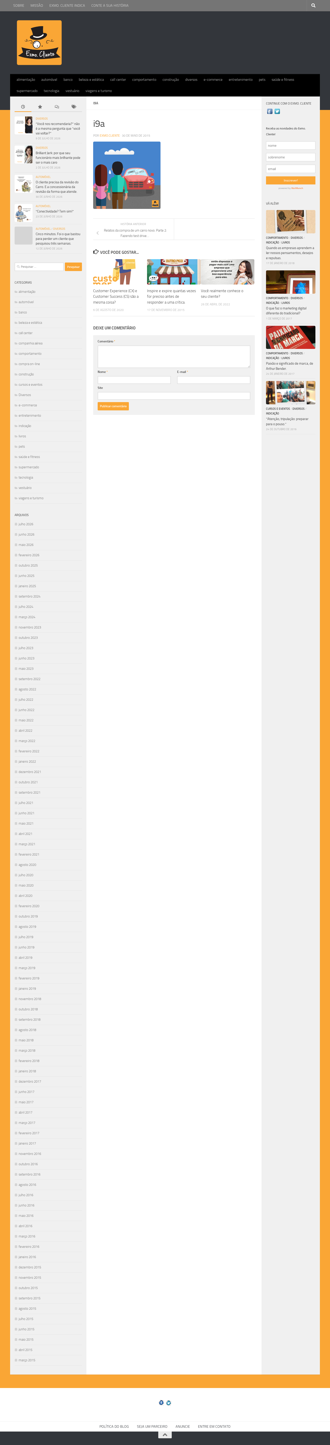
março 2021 (27, 844)
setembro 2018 (29, 1020)
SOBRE (18, 5)
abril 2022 (25, 731)
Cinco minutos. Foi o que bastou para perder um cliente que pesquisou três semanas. (58, 238)
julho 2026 (26, 524)
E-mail (182, 372)
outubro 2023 (28, 638)
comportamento (144, 79)
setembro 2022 (29, 679)
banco (68, 79)
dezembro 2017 (30, 1081)
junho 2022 (26, 710)
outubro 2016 (28, 1164)
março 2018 (27, 1051)
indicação (25, 426)
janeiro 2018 (27, 1071)
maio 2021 (26, 823)
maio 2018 (26, 1040)
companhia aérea (30, 343)
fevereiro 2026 (29, 555)
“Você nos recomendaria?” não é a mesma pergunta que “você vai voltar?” (58, 128)
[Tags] (73, 107)
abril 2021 (25, 834)
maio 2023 (26, 669)
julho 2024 (26, 607)
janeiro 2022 (27, 762)
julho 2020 (26, 875)
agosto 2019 (27, 927)
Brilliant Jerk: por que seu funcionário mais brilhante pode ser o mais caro (58, 157)
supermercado (27, 91)
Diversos (42, 118)
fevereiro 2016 (29, 1247)
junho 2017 (26, 1092)
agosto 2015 (27, 1309)
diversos (191, 79)
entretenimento (241, 79)
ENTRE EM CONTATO (214, 1426)
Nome (103, 372)
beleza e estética (91, 79)
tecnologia (51, 91)
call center (118, 79)
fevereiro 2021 (29, 854)
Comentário (106, 341)
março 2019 (27, 968)
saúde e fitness (283, 79)
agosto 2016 (27, 1185)
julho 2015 (26, 1319)
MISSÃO (37, 5)
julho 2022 (26, 700)
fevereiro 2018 (29, 1061)
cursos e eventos (30, 385)
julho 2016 (26, 1195)
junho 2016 (26, 1205)
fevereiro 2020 (29, 906)
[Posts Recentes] (23, 107)
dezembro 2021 (30, 772)
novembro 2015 (30, 1278)
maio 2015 (26, 1340)
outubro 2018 (28, 1009)
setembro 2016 (29, 1174)
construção (171, 79)
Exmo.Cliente (110, 136)
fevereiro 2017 (29, 1133)
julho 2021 (26, 803)
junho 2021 (26, 813)
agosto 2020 (27, 865)
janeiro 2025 (27, 586)
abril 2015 (25, 1350)
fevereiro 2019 (29, 978)
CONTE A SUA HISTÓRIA (110, 5)
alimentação (26, 79)
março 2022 (27, 741)
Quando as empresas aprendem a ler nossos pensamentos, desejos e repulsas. (290, 253)
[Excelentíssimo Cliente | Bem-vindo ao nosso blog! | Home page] (39, 42)
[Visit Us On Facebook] (269, 114)
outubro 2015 (28, 1288)
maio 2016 (26, 1216)
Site (100, 388)
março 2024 (27, 617)
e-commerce (213, 79)
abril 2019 (25, 958)
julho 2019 (26, 937)
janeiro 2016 (27, 1257)
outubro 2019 (28, 916)
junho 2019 (26, 947)
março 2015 (27, 1360)
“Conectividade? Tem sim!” (55, 211)
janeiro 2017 (27, 1143)
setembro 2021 (29, 792)
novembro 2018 (30, 999)
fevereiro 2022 (29, 751)
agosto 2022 (27, 689)
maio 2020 (26, 885)
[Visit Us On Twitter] (277, 114)
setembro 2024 (29, 596)
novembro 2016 (30, 1154)
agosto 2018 (27, 1030)
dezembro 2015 (30, 1267)
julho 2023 (26, 648)
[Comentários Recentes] (56, 107)
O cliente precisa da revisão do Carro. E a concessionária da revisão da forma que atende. (57, 187)
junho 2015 (26, 1329)
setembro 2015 (29, 1298)
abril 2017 (25, 1112)
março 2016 (27, 1236)
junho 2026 (26, 534)
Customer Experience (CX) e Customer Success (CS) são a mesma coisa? (116, 296)
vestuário (72, 91)
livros (22, 436)
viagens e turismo (99, 91)
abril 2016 (25, 1226)
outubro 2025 (28, 565)
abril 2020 (25, 896)
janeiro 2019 (27, 989)
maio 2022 (26, 720)
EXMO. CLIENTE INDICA (67, 5)
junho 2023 (26, 658)
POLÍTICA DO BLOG (114, 1426)
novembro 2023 (30, 627)
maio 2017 (26, 1102)
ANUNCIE (183, 1426)
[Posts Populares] (39, 107)
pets (262, 79)
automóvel (49, 79)
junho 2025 (26, 576)
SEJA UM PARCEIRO (152, 1426)
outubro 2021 (28, 782)
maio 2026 (26, 545)
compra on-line (29, 364)
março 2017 (27, 1123)
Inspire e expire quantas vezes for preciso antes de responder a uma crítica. (171, 296)
